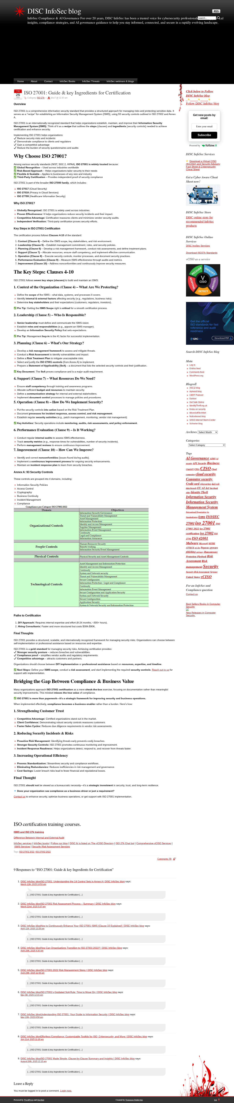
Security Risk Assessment (198, 571)
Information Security (201, 496)
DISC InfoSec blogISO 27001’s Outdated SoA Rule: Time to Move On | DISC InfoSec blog (69, 992)
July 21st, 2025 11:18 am (32, 1039)
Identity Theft (199, 492)
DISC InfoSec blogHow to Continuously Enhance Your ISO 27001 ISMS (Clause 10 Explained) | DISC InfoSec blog (82, 925)
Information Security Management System (202, 504)
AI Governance (197, 458)
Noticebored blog (197, 416)
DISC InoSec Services (198, 245)
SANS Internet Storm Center (202, 420)
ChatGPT (190, 469)
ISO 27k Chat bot (125, 843)
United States (193, 577)
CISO (205, 468)
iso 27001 (205, 522)
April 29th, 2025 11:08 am (32, 973)
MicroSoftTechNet (197, 413)
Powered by (194, 145)
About (34, 81)
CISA (197, 469)
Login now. (66, 1090)
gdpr (188, 492)
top (215, 1099)
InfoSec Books (67, 81)
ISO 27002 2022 (43, 852)
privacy (200, 551)
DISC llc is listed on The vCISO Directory (92, 843)
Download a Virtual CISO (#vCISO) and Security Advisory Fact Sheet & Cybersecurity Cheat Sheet (203, 165)
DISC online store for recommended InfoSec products (200, 221)
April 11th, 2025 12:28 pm (32, 928)
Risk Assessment (199, 558)
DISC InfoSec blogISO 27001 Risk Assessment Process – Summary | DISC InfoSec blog (68, 903)
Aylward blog (195, 391)
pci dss (197, 547)
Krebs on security (197, 409)
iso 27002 (206, 533)
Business (213, 463)
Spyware (213, 571)
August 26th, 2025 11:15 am (34, 1061)
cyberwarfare (205, 483)
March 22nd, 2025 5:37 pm (33, 906)
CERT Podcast (196, 395)
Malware (192, 543)
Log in (192, 365)
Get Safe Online (196, 402)
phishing (191, 552)
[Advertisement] (117, 53)
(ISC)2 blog (194, 388)
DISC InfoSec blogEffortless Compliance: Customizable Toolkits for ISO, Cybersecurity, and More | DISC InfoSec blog (84, 1036)
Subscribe (204, 135)
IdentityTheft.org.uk (198, 405)
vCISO (206, 576)
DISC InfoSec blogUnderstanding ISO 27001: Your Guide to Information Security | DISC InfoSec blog (75, 1014)
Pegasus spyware (209, 547)
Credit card (192, 484)
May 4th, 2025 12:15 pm (32, 995)
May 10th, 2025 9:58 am (32, 1017)
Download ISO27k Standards (201, 252)
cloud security (206, 474)
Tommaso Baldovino (134, 1099)
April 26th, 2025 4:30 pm (32, 951)
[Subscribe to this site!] (216, 12)
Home (20, 81)
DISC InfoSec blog (54, 11)
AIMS (212, 458)
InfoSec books (41, 843)
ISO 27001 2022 (26, 852)
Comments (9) (164, 859)
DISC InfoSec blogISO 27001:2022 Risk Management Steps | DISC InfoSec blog (64, 970)
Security (210, 566)
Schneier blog (195, 423)
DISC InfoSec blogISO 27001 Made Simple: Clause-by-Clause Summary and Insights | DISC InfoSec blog (78, 1058)
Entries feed (195, 368)
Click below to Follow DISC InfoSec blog (199, 93)
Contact (48, 81)
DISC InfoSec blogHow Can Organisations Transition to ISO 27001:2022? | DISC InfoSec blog (71, 947)
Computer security (199, 478)
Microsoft (203, 543)
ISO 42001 (200, 538)
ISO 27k (40, 98)
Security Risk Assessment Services (51, 846)
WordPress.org (196, 376)
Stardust (40, 1099)
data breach (191, 488)
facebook (214, 488)
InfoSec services (23, 843)
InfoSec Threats (91, 81)
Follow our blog (59, 843)
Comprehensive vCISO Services (153, 843)
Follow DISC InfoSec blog (202, 103)
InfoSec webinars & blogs (120, 81)
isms (201, 516)
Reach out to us (160, 669)
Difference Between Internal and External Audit (39, 837)
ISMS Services (22, 846)
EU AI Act (203, 488)
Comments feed (196, 372)
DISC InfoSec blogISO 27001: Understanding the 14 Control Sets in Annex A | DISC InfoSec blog (73, 881)
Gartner (192, 398)
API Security (199, 463)
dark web (215, 483)
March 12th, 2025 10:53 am (33, 884)
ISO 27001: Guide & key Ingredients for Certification (77, 92)
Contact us (19, 796)
